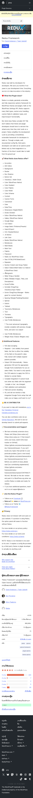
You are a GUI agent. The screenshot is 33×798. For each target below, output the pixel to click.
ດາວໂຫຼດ (5, 46)
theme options (26, 654)
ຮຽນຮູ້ (4, 736)
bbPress (5, 758)
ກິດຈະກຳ (20, 739)
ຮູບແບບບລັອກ (21, 730)
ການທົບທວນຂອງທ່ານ (8, 691)
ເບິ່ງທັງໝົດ (28, 691)
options (28, 643)
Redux (8, 608)
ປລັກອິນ (19, 727)
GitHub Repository (8, 420)
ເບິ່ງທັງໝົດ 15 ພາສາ (25, 639)
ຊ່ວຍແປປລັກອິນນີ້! (16, 15)
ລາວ (7, 770)
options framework (25, 647)
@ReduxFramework (11, 507)
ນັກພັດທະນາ (6, 743)
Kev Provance (10, 596)
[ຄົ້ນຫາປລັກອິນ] (21, 21)
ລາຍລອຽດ (7, 53)
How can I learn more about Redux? (8, 567)
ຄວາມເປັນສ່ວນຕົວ (7, 730)
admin (23, 643)
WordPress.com (8, 752)
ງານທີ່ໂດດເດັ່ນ (21, 721)
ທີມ (18, 724)
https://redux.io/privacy (10, 531)
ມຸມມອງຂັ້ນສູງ (6, 660)
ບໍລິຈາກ (20, 743)
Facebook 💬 (18, 498)
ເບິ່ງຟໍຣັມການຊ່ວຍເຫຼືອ (8, 709)
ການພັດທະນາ (8, 67)
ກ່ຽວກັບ (4, 721)
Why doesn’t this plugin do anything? (8, 560)
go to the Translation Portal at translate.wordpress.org (16, 410)
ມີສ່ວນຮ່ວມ (20, 736)
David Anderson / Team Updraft (16, 41)
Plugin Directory (7, 8)
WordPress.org (25, 501)
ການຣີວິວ (6, 58)
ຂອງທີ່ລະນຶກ (22, 746)
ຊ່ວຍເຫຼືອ (4, 739)
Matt (4, 755)
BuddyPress (7, 762)
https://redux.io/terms (17, 536)
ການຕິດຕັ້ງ (7, 63)
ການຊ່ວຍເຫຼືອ (8, 72)
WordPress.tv (7, 746)
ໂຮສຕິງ (4, 727)
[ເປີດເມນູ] (30, 3)
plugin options (26, 651)
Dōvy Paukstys (11, 602)
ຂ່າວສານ (4, 724)
